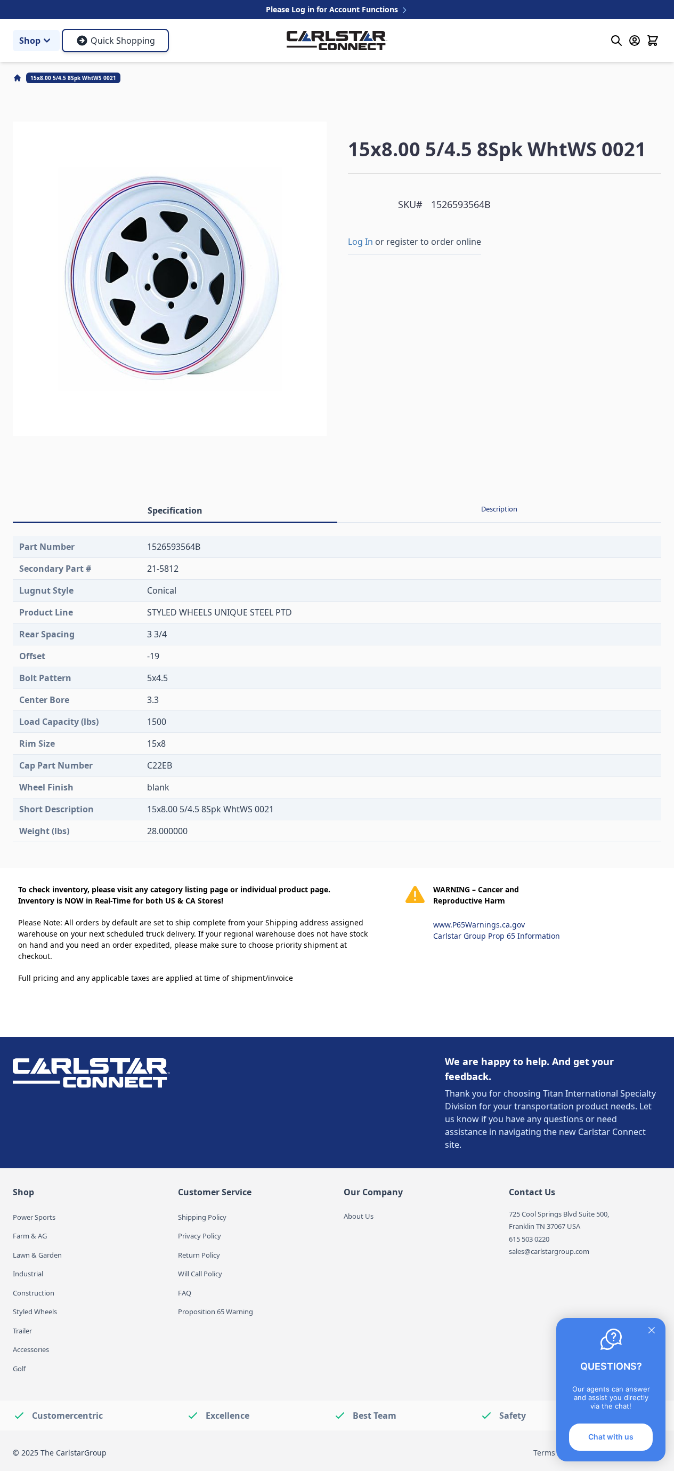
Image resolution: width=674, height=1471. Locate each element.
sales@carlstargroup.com (549, 1251)
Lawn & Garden (37, 1255)
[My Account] (634, 40)
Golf (19, 1368)
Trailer (22, 1331)
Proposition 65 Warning (215, 1311)
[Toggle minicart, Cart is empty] (652, 40)
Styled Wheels (35, 1311)
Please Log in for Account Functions (333, 9)
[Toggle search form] (616, 40)
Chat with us (611, 1436)
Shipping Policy (202, 1217)
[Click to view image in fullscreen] (170, 279)
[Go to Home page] (337, 40)
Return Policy (199, 1255)
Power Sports (34, 1217)
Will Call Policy (200, 1273)
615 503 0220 (529, 1239)
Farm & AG (30, 1236)
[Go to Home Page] (18, 78)
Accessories (31, 1349)
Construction (33, 1293)
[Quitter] (651, 1330)
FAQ (184, 1293)
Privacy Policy (199, 1236)
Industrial (28, 1273)
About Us (358, 1216)
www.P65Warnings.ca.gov (479, 925)
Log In (360, 241)
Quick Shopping (123, 40)
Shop (29, 40)
